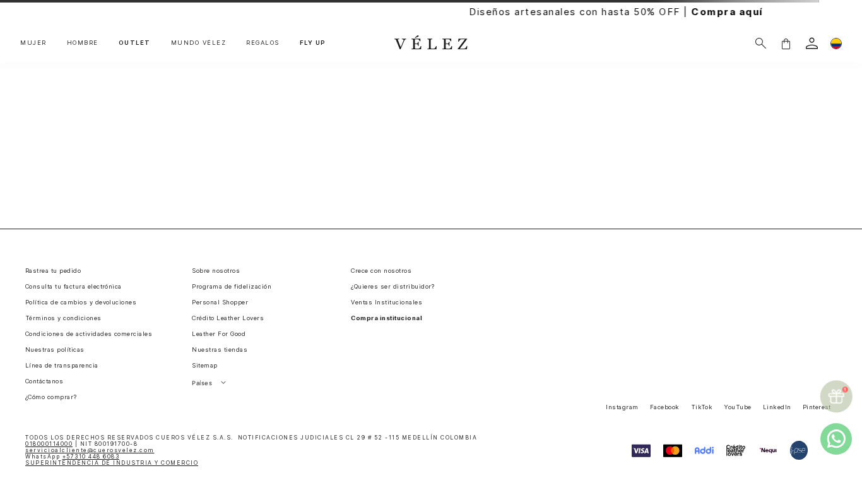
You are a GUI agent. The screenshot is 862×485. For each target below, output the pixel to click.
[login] (812, 43)
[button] (785, 43)
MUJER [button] (33, 43)
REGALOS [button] (263, 43)
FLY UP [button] (313, 43)
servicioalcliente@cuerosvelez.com (90, 450)
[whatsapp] (836, 439)
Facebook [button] (665, 407)
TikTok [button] (702, 407)
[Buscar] (760, 43)
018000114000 (49, 444)
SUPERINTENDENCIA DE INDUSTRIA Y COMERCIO (111, 463)
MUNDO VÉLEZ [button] (199, 43)
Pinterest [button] (817, 407)
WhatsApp (72, 456)
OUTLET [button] (135, 43)
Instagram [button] (622, 407)
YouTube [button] (737, 407)
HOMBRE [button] (82, 43)
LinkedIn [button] (777, 407)
